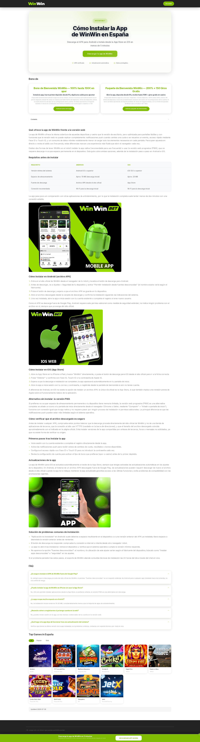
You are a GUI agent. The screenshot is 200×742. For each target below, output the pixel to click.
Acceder (169, 4)
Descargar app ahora (128, 738)
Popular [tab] (39, 640)
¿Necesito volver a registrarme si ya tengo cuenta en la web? (55, 610)
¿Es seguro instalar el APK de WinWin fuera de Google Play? (54, 574)
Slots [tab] (47, 640)
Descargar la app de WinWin (100, 54)
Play (40, 654)
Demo (40, 658)
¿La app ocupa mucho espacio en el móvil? (47, 599)
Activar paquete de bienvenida (136, 108)
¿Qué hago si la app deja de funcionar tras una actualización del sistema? (60, 622)
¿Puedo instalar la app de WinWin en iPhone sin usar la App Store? (57, 588)
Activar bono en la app (64, 108)
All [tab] (31, 640)
